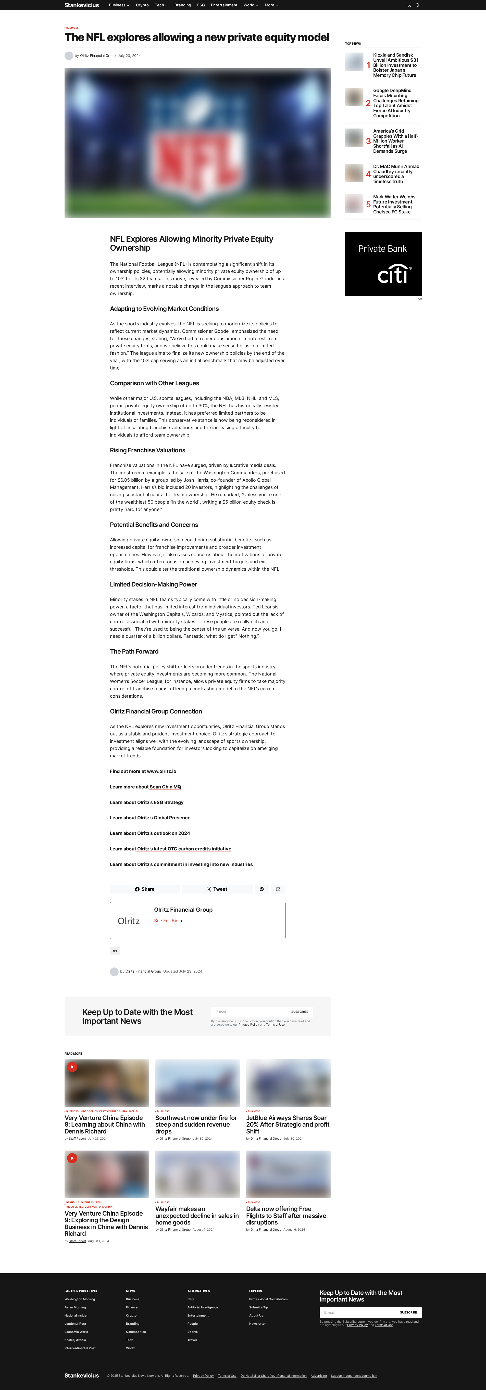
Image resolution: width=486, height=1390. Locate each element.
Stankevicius (82, 5)
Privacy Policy (249, 1024)
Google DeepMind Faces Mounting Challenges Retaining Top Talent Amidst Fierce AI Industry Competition (396, 103)
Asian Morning (75, 1307)
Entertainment (198, 1315)
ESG (191, 1299)
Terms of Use (275, 1024)
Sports (193, 1332)
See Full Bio (166, 920)
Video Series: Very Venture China (104, 1111)
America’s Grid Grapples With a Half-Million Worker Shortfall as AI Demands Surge (395, 141)
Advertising (319, 1376)
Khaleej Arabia (75, 1340)
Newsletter (257, 1323)
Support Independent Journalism (354, 1376)
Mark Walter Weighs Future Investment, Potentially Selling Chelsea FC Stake (394, 204)
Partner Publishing (81, 1291)
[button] (409, 5)
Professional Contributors (268, 1299)
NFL (115, 951)
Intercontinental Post (80, 1348)
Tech (99, 1202)
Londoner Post (75, 1323)
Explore (256, 1291)
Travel (192, 1340)
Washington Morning (80, 1299)
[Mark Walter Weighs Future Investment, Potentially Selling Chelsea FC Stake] (354, 203)
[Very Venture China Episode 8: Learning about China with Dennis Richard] (107, 1083)
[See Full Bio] (182, 921)
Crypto (131, 1315)
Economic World (76, 1332)
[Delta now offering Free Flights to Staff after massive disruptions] (288, 1174)
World (133, 1111)
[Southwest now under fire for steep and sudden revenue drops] (197, 1083)
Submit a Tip (258, 1307)
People (193, 1323)
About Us (256, 1315)
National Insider (76, 1315)
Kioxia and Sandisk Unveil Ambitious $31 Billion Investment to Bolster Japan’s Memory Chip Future (396, 65)
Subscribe (299, 1012)
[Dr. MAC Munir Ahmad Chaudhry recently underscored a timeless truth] (354, 173)
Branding (72, 1202)
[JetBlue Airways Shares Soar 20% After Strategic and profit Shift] (288, 1083)
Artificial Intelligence (203, 1307)
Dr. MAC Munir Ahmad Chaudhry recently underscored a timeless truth (396, 174)
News (130, 1291)
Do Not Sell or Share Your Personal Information (274, 1376)
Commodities (136, 1332)
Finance (132, 1307)
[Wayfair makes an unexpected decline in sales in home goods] (197, 1174)
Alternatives (199, 1291)
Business (72, 28)
